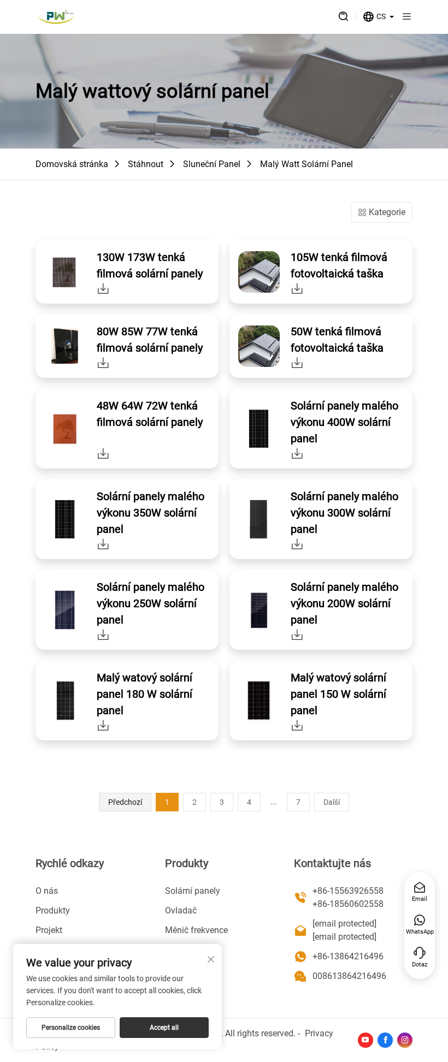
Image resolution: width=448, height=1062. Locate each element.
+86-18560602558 (348, 904)
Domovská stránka (72, 164)
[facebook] (385, 1040)
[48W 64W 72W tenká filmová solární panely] (103, 453)
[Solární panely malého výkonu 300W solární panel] (297, 543)
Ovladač (181, 910)
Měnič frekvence (196, 930)
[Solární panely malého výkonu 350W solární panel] (103, 543)
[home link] (56, 17)
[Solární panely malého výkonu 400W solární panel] (297, 453)
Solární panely (192, 891)
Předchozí (125, 802)
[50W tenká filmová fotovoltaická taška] (297, 362)
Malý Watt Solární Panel (306, 164)
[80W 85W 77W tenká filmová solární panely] (103, 362)
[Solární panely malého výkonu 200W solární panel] (297, 634)
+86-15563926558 (348, 891)
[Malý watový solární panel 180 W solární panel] (103, 725)
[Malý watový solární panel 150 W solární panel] (297, 725)
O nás (47, 891)
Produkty (53, 910)
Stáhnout (145, 164)
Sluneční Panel (211, 164)
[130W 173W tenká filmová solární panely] (103, 288)
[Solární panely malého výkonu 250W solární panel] (103, 634)
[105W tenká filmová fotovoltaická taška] (297, 288)
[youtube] (365, 1040)
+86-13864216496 (348, 956)
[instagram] (404, 1040)
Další (331, 802)
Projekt (49, 930)
